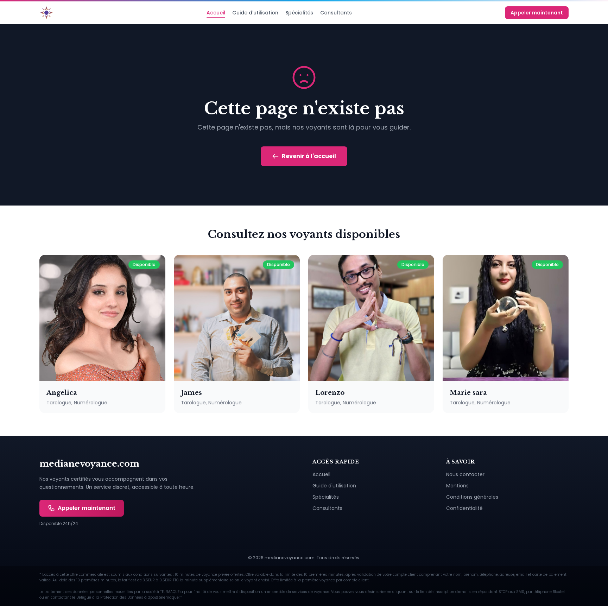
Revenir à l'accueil (309, 156)
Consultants (336, 12)
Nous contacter (465, 474)
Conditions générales (472, 496)
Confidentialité (464, 508)
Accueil (216, 12)
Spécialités (299, 12)
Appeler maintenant (537, 12)
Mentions (457, 485)
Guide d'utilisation (255, 12)
